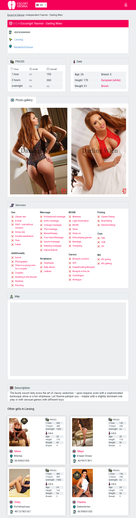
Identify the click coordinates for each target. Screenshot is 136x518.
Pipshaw (19, 281)
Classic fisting (108, 216)
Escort (18, 257)
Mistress (76, 216)
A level (18, 221)
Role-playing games (82, 237)
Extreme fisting (108, 225)
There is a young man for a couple (25, 267)
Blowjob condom (80, 259)
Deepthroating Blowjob (83, 267)
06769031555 (22, 460)
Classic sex (20, 216)
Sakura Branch (51, 250)
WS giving (106, 259)
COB (103, 242)
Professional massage (54, 216)
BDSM (75, 225)
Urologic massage (53, 225)
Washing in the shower (26, 277)
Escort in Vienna (15, 15)
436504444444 (22, 32)
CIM (103, 238)
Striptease (49, 263)
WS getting (106, 263)
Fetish (18, 244)
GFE (74, 263)
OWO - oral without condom (24, 226)
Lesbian (47, 271)
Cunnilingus (78, 275)
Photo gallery (24, 100)
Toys (17, 240)
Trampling (77, 246)
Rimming (19, 285)
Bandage (76, 241)
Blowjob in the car (81, 271)
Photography (21, 261)
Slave (75, 229)
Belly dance (49, 267)
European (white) (111, 80)
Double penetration (24, 236)
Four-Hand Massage (53, 237)
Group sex (20, 232)
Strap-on (76, 233)
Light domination (80, 221)
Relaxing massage (52, 246)
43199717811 (85, 460)
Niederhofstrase (23, 47)
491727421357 (23, 511)
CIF (102, 246)
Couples (19, 272)
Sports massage (52, 241)
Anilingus (76, 279)
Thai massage (50, 229)
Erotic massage (51, 221)
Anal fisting (106, 221)
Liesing (18, 39)
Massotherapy (51, 233)
